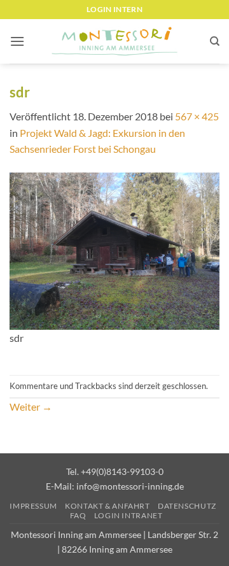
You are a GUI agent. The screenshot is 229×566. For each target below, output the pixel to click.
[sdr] (114, 250)
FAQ (78, 515)
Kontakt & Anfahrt (107, 506)
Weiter (31, 406)
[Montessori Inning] (114, 41)
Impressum (33, 506)
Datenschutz (187, 506)
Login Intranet (128, 515)
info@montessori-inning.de (130, 486)
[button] (17, 41)
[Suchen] (214, 41)
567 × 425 (197, 116)
